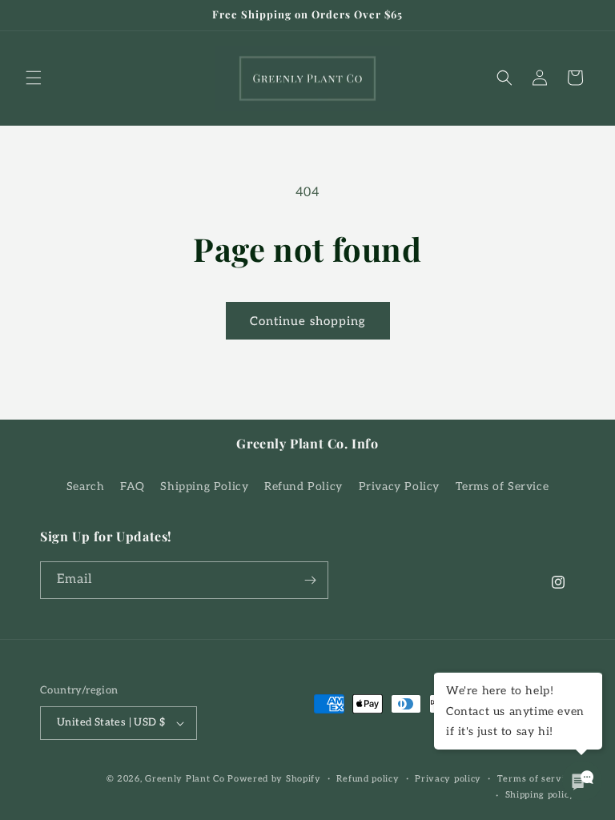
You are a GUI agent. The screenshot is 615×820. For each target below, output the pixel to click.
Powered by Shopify (274, 779)
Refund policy (367, 779)
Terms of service (536, 779)
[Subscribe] (310, 580)
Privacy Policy (399, 486)
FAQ (132, 486)
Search (85, 486)
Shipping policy (540, 795)
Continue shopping (308, 321)
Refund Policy (303, 486)
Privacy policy (448, 779)
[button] (33, 77)
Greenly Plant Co (184, 779)
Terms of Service (502, 486)
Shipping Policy (204, 486)
